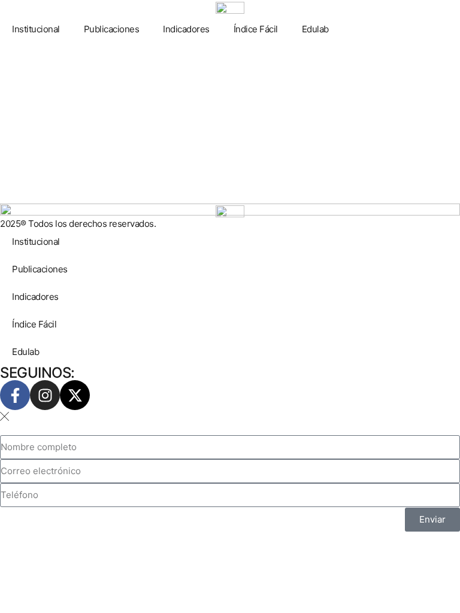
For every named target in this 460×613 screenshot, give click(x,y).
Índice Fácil (256, 29)
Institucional (36, 29)
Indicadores (186, 29)
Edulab (315, 29)
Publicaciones (112, 29)
